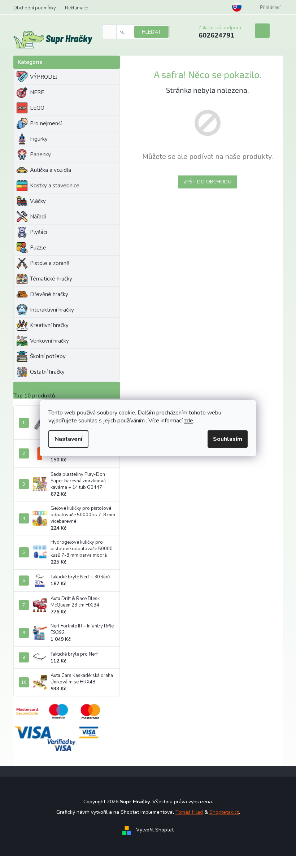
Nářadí (38, 216)
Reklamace (76, 8)
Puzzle (38, 247)
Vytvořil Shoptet (155, 829)
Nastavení (68, 439)
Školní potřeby (48, 356)
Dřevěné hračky (49, 294)
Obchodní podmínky (34, 8)
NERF (37, 92)
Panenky (40, 154)
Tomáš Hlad (189, 812)
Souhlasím (227, 439)
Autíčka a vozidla (50, 170)
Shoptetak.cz (224, 812)
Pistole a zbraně (49, 263)
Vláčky (38, 201)
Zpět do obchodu (207, 181)
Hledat (151, 32)
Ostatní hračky (47, 371)
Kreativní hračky (49, 325)
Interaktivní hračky (52, 309)
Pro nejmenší (46, 123)
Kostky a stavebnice (54, 185)
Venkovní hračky (49, 340)
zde (188, 421)
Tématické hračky (51, 278)
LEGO (37, 108)
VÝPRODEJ (43, 77)
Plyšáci (38, 232)
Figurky (39, 139)
